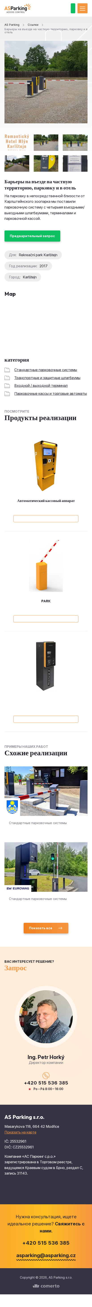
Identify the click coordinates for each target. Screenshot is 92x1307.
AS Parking (11, 24)
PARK (46, 601)
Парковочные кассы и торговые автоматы (50, 393)
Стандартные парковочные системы (45, 370)
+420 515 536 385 (46, 1083)
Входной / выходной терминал (41, 385)
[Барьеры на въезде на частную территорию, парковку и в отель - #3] (16, 163)
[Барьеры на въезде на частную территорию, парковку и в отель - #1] (46, 142)
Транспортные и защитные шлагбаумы (47, 378)
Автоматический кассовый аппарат (46, 500)
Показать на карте (20, 1132)
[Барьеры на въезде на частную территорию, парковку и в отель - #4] (46, 163)
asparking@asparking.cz (46, 1255)
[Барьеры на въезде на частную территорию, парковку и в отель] (46, 82)
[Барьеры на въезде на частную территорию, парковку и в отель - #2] (75, 142)
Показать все (40, 928)
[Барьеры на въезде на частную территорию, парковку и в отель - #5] (75, 163)
